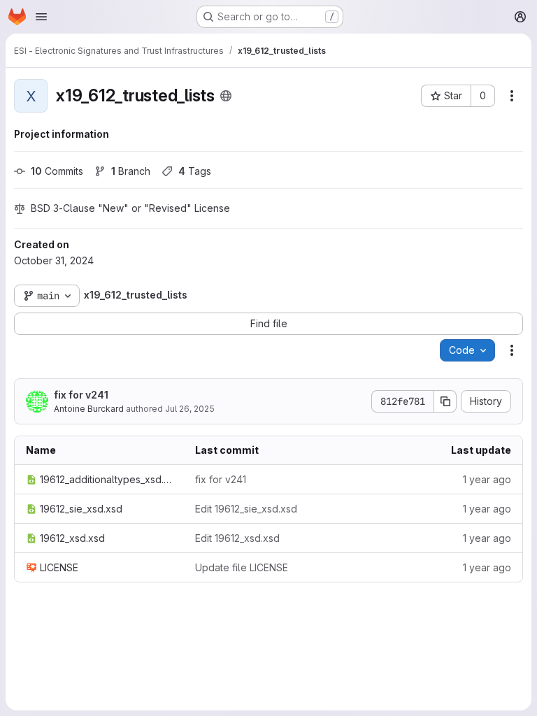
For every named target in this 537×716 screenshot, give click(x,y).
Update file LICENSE (241, 567)
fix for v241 (81, 395)
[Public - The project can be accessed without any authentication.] (225, 95)
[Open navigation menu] (41, 17)
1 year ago (487, 479)
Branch (130, 171)
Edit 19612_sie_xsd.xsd (246, 509)
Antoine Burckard (89, 408)
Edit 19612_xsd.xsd (237, 538)
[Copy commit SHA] (445, 401)
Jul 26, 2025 (190, 408)
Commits (57, 171)
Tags (194, 171)
